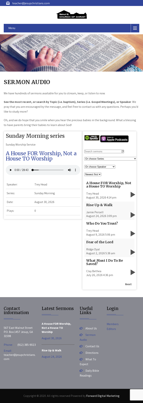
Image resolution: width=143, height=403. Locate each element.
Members (113, 324)
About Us (91, 328)
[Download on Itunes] (114, 142)
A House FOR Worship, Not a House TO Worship (41, 156)
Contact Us (92, 346)
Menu (11, 28)
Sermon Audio (88, 337)
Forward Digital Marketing (103, 396)
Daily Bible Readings (89, 373)
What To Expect (88, 361)
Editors (111, 329)
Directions (91, 353)
